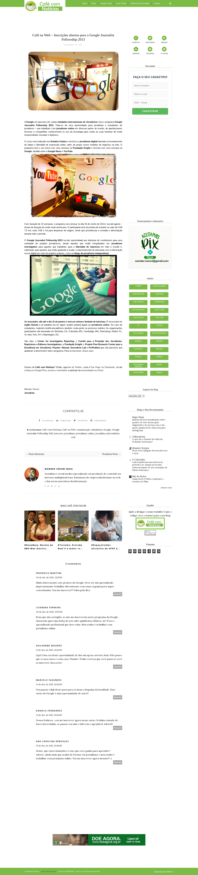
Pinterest (100, 421)
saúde (159, 364)
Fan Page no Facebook (103, 367)
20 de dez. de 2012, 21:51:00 (49, 577)
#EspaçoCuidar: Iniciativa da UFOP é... (105, 547)
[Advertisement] (99, 19)
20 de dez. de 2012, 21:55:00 (49, 612)
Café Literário (138, 302)
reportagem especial (138, 365)
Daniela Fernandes (49, 710)
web (73, 437)
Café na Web (68, 429)
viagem (159, 372)
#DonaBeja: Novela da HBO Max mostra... (38, 547)
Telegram (150, 53)
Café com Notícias (51, 429)
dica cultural (138, 333)
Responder (117, 594)
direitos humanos (159, 333)
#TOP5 (138, 286)
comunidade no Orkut (92, 370)
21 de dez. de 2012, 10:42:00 (49, 650)
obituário (159, 349)
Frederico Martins (49, 573)
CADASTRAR (150, 111)
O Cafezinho (138, 459)
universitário (112, 433)
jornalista (100, 433)
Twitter (78, 367)
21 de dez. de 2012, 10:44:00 (49, 715)
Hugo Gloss (138, 417)
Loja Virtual (121, 3)
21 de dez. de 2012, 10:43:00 (49, 684)
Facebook (47, 421)
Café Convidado (159, 286)
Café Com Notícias (48, 871)
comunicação (83, 429)
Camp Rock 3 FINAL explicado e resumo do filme (148, 480)
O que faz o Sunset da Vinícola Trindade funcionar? (147, 440)
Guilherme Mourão (49, 645)
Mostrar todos (166, 488)
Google (107, 429)
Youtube (164, 53)
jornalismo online (85, 433)
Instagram (150, 42)
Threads (164, 42)
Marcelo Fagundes (49, 680)
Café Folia (159, 294)
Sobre (93, 3)
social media (138, 372)
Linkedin (65, 421)
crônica (159, 325)
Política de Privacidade (140, 3)
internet (58, 433)
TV (138, 325)
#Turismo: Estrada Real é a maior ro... (70, 547)
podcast (138, 357)
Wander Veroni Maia (59, 468)
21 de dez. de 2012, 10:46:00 (49, 745)
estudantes (96, 429)
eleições (138, 341)
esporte (159, 341)
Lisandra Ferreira (48, 607)
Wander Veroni (31, 389)
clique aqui (87, 351)
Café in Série (159, 310)
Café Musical (159, 302)
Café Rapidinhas (138, 310)
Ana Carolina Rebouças (52, 741)
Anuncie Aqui (106, 3)
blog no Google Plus (36, 370)
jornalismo (69, 433)
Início (84, 3)
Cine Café (159, 317)
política (159, 357)
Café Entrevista (138, 294)
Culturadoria (138, 436)
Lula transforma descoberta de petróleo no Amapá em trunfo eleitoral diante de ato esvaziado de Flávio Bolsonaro (149, 466)
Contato (157, 3)
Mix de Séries (139, 476)
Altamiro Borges (140, 448)
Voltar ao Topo (163, 872)
